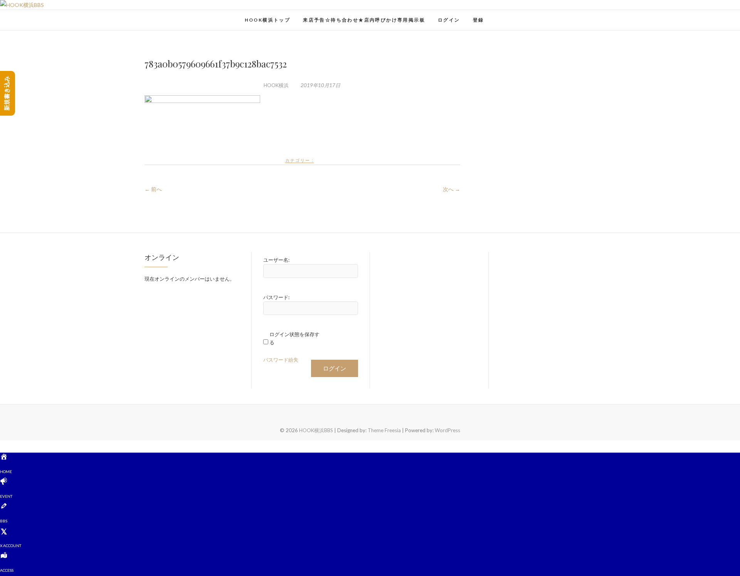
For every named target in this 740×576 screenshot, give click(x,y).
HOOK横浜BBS (176, 16)
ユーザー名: (276, 260)
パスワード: (276, 297)
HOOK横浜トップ (268, 20)
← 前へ (153, 189)
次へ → (451, 189)
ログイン (449, 20)
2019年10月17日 (319, 85)
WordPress (447, 430)
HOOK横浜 (276, 85)
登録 (478, 20)
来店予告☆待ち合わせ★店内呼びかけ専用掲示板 (364, 20)
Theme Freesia (384, 430)
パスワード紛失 (280, 360)
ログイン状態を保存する (294, 338)
